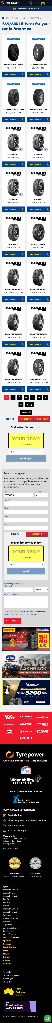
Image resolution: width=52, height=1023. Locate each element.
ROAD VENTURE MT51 (39, 379)
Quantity (38, 492)
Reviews (7, 963)
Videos (6, 960)
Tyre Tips (6, 902)
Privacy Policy (9, 614)
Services (7, 915)
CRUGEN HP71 (13, 154)
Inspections (7, 924)
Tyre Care (7, 899)
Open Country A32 (38, 64)
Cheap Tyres (8, 982)
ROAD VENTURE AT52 (13, 289)
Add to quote (10, 74)
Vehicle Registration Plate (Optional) (14, 584)
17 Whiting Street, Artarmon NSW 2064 (27, 820)
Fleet (5, 950)
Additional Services (11, 937)
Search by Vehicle (10, 889)
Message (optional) (12, 594)
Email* (6, 516)
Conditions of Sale (32, 1016)
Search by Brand (10, 896)
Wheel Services (9, 934)
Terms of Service (25, 614)
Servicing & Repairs (11, 928)
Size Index (7, 972)
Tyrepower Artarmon (28, 8)
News (6, 953)
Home (7, 18)
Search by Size (9, 893)
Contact (7, 944)
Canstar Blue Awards (11, 975)
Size (5, 492)
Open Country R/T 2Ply (13, 109)
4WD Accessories (10, 918)
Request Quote (12, 621)
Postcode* (8, 524)
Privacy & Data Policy (17, 1016)
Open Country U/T (38, 109)
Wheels (7, 905)
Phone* (7, 508)
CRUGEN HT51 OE (38, 244)
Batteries (6, 921)
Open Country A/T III (13, 64)
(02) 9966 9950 (16, 825)
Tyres (5, 886)
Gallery (6, 957)
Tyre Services (8, 931)
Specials (7, 940)
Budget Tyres (8, 978)
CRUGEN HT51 (38, 199)
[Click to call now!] (30, 3)
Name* (7, 500)
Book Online (9, 947)
